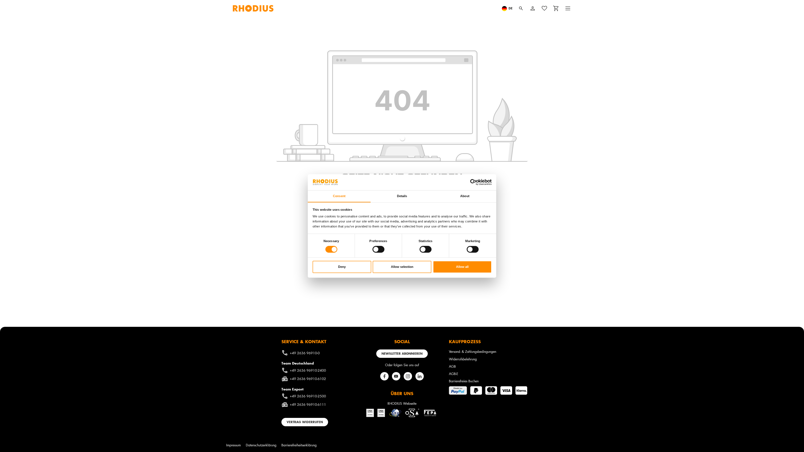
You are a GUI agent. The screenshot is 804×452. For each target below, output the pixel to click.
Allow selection (402, 266)
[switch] (378, 249)
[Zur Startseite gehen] (253, 8)
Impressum (233, 445)
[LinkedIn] (419, 376)
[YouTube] (396, 376)
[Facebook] (384, 376)
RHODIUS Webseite (402, 403)
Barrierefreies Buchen (464, 381)
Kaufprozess (465, 341)
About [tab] (464, 196)
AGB (452, 366)
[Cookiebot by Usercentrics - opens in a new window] (473, 182)
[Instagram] (408, 376)
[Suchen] (521, 8)
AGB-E (453, 374)
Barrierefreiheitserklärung (299, 445)
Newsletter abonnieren (402, 354)
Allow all (462, 266)
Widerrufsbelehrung (463, 359)
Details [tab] (402, 196)
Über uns (402, 393)
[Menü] (567, 8)
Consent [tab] (339, 196)
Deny (342, 266)
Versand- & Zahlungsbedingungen (472, 351)
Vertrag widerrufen (305, 422)
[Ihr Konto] (532, 8)
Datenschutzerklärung (261, 445)
